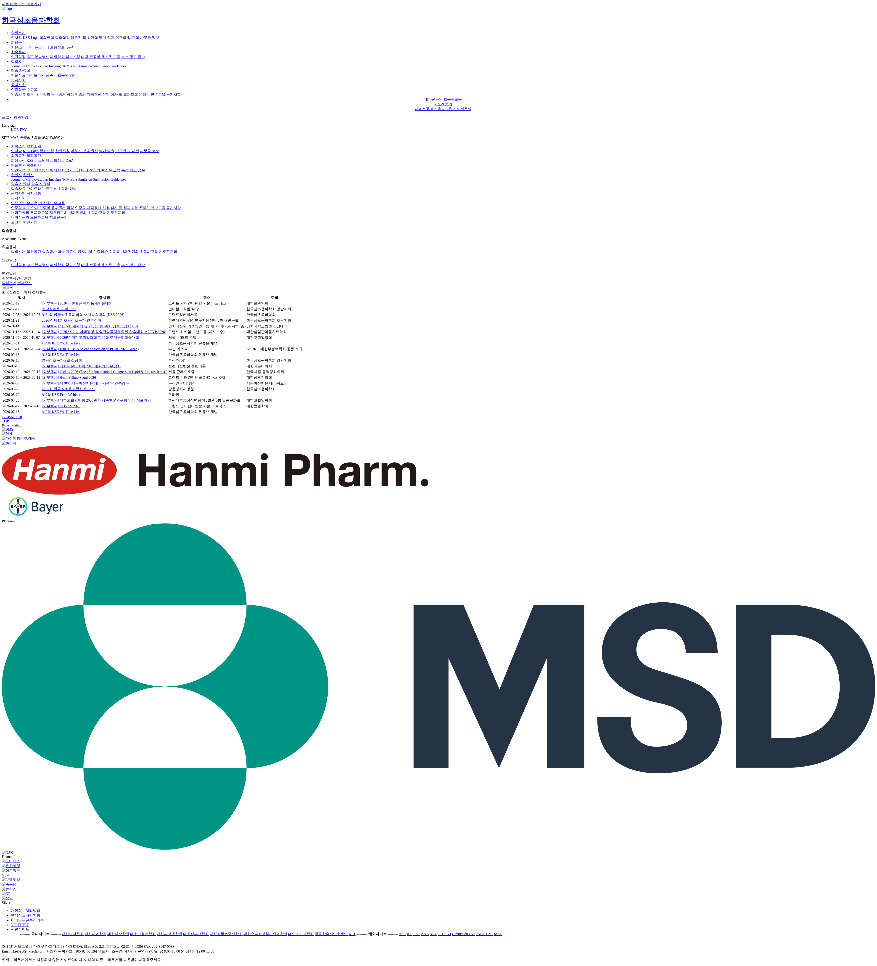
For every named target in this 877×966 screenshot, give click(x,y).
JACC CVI (484, 934)
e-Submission (82, 66)
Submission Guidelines (109, 66)
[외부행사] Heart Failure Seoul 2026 (69, 377)
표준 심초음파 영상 (61, 75)
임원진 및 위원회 (84, 38)
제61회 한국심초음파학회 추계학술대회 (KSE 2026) (83, 315)
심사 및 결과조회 (124, 94)
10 (20, 417)
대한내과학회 (95, 934)
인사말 (16, 38)
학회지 (16, 62)
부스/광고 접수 (133, 265)
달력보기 (9, 283)
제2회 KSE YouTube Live (61, 412)
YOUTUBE (20, 925)
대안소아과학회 (301, 934)
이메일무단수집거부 (27, 920)
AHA (425, 934)
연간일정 (18, 57)
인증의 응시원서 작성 (56, 94)
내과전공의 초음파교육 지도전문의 (443, 109)
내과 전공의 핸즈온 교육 (100, 57)
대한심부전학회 (196, 934)
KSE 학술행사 (37, 57)
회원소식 (18, 47)
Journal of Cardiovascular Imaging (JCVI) (42, 66)
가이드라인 (35, 75)
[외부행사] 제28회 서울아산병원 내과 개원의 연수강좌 (85, 383)
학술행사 (18, 52)
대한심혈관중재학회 (226, 934)
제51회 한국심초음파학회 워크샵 (68, 389)
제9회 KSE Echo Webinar (61, 395)
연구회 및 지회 (127, 38)
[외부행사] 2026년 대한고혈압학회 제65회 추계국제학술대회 (90, 337)
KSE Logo (31, 38)
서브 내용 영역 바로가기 (21, 4)
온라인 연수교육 (152, 94)
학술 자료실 (20, 70)
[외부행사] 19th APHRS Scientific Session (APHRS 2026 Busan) (90, 349)
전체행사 (24, 283)
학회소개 (18, 33)
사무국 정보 (149, 38)
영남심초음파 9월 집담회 (62, 360)
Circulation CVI (463, 934)
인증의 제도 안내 (24, 94)
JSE (409, 934)
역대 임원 (106, 38)
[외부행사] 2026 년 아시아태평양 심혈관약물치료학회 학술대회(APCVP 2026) (104, 332)
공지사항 (18, 80)
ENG (24, 130)
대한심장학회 (118, 934)
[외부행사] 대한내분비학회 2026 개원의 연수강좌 (81, 366)
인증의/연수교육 (24, 90)
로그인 (7, 117)
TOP (5, 421)
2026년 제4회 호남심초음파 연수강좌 (71, 320)
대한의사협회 (73, 934)
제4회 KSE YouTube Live (61, 343)
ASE (402, 934)
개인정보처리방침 (25, 911)
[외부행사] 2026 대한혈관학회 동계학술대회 (77, 303)
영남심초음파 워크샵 (59, 309)
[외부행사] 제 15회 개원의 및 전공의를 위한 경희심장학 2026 (90, 326)
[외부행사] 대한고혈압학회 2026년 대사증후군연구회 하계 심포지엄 (96, 400)
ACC (433, 934)
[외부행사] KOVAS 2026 (61, 406)
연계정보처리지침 (25, 915)
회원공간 (18, 42)
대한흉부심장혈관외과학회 (265, 934)
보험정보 (57, 47)
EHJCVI (444, 934)
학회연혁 (47, 38)
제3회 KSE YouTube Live (61, 355)
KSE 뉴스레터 (37, 47)
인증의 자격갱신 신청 (92, 94)
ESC (416, 934)
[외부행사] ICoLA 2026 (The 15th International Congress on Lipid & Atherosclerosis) (104, 372)
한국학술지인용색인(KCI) (335, 934)
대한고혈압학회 (143, 934)
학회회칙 (62, 38)
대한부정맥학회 (169, 934)
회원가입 (21, 117)
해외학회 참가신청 (65, 57)
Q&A (70, 47)
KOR (15, 130)
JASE (498, 934)
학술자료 (18, 75)
